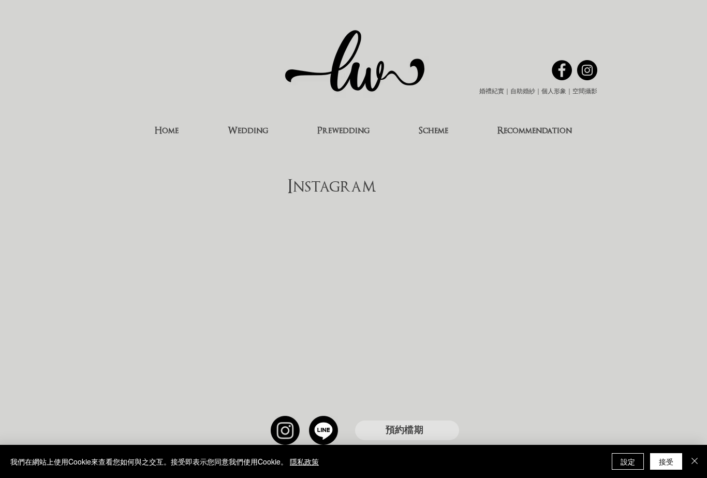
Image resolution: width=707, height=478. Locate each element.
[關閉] (694, 461)
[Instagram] (285, 430)
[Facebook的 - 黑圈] (562, 70)
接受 (666, 461)
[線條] (323, 430)
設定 (628, 461)
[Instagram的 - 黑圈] (587, 70)
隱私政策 (304, 461)
